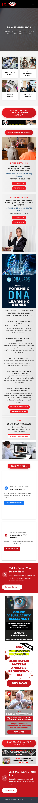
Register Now (19, 188)
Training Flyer (19, 183)
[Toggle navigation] (33, 4)
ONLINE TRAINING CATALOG (19, 436)
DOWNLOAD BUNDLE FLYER (19, 407)
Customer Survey (11, 587)
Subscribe (8, 791)
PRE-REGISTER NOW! (19, 411)
